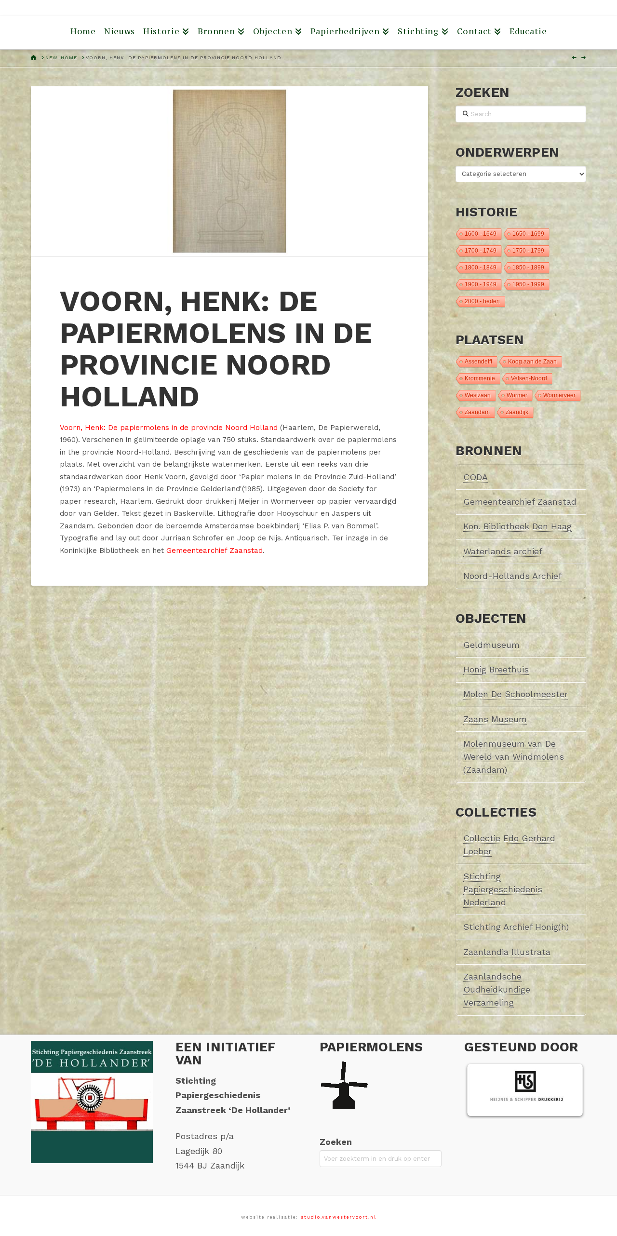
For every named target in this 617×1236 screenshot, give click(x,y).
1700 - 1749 (480, 250)
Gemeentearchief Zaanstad (214, 550)
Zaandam (477, 412)
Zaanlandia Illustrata (506, 952)
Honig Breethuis (496, 669)
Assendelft (478, 361)
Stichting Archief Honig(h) (516, 927)
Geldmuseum (491, 645)
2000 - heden (482, 301)
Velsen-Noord (529, 378)
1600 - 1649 (480, 233)
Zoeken (336, 1142)
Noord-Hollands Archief (512, 576)
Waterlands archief (502, 551)
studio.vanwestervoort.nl (338, 1217)
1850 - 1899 (528, 267)
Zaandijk (517, 412)
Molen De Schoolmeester (515, 694)
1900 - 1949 (480, 284)
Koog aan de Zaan (532, 361)
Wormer (517, 395)
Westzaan (478, 395)
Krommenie (480, 378)
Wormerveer (559, 395)
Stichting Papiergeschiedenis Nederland (502, 889)
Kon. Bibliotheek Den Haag (517, 526)
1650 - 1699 (528, 233)
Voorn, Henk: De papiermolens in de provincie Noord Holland (169, 427)
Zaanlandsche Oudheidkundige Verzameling (496, 989)
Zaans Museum (495, 719)
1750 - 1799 (528, 250)
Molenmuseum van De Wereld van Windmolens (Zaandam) (513, 757)
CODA (475, 477)
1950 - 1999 (528, 284)
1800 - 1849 (480, 267)
